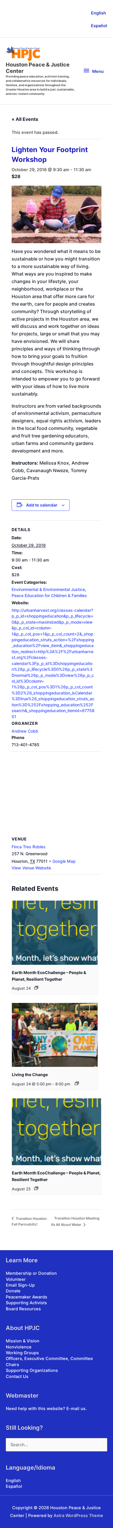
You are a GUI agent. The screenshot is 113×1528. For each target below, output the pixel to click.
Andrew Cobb (25, 731)
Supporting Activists (26, 1302)
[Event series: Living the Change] (77, 1083)
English (98, 13)
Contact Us (17, 1376)
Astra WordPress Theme (78, 1515)
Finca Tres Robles (28, 846)
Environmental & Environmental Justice (48, 589)
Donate (13, 1291)
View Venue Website (31, 867)
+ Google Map (62, 861)
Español (99, 25)
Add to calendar (41, 504)
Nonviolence (19, 1347)
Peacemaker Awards (26, 1297)
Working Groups (22, 1352)
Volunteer (16, 1279)
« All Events (25, 119)
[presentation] (55, 933)
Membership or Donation (31, 1273)
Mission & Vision (22, 1341)
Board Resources (23, 1308)
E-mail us (75, 1408)
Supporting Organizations (32, 1370)
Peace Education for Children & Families (49, 595)
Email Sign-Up (20, 1285)
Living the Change (30, 1074)
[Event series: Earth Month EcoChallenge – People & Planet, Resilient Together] (36, 987)
